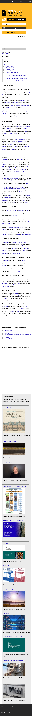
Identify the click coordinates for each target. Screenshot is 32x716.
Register (22, 5)
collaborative (9, 128)
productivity (15, 116)
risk (21, 304)
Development (19, 242)
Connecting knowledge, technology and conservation (15, 486)
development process (18, 227)
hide (4, 64)
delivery (4, 164)
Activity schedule (8, 330)
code (14, 202)
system (28, 179)
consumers (13, 188)
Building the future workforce (9, 441)
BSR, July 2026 (6, 543)
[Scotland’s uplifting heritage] (14, 582)
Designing (17, 327)
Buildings (23, 327)
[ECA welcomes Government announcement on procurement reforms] (14, 697)
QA (18, 190)
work (14, 141)
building (9, 135)
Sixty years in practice (8, 407)
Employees (4, 283)
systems (11, 195)
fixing (17, 295)
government (5, 159)
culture (22, 142)
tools (16, 146)
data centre (19, 159)
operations (15, 102)
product (18, 188)
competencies (5, 234)
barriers (12, 231)
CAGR (22, 96)
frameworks (5, 111)
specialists (6, 184)
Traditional (5, 238)
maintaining (4, 310)
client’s (6, 197)
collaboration (28, 142)
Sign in (27, 5)
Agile (3, 110)
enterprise (22, 100)
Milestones (6, 339)
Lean (27, 111)
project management (12, 111)
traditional (6, 242)
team (26, 161)
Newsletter (16, 5)
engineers (12, 262)
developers (13, 161)
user (3, 286)
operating (10, 173)
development (8, 102)
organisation (26, 146)
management (23, 110)
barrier (3, 161)
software (22, 91)
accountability (11, 144)
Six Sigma (4, 113)
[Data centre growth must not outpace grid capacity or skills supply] (14, 629)
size (3, 94)
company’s (25, 128)
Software (14, 242)
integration (15, 284)
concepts (4, 146)
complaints (7, 286)
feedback (25, 115)
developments (28, 234)
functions (4, 265)
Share (5, 347)
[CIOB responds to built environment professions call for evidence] (14, 651)
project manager (18, 157)
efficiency (4, 104)
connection (15, 293)
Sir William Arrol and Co (8, 565)
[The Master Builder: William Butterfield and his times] (14, 432)
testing (26, 166)
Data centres (6, 613)
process (8, 162)
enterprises (8, 107)
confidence (14, 92)
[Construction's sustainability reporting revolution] (14, 675)
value (10, 197)
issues (27, 221)
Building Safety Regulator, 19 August (11, 462)
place (29, 213)
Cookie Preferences (5, 710)
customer (20, 115)
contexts (8, 210)
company (15, 212)
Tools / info (19, 28)
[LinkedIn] (23, 36)
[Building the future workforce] (14, 455)
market (28, 92)
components (27, 195)
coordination (8, 284)
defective (15, 271)
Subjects (8, 28)
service (18, 110)
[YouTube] (24, 36)
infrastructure (14, 215)
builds (16, 133)
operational (28, 263)
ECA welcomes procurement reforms (11, 682)
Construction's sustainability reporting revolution (14, 660)
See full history (5, 53)
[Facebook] (19, 36)
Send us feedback (25, 347)
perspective (5, 200)
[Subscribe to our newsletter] (14, 21)
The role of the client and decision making (12, 636)
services (22, 193)
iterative (6, 136)
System (13, 180)
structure (4, 269)
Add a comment (13, 347)
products (10, 148)
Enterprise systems (8, 178)
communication (6, 268)
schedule (28, 300)
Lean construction (8, 338)
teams (9, 115)
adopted (26, 248)
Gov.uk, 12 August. (7, 589)
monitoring (17, 180)
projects (22, 300)
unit (26, 306)
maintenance (19, 262)
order (4, 245)
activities (26, 130)
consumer (23, 278)
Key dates (6, 337)
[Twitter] (21, 36)
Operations (6, 341)
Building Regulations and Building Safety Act (13, 520)
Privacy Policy (15, 710)
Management (6, 257)
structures (27, 257)
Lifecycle (25, 242)
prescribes (22, 187)
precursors (18, 175)
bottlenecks (13, 257)
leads (16, 279)
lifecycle (28, 105)
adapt (18, 234)
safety (15, 104)
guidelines (20, 111)
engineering (22, 139)
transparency (11, 275)
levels (21, 310)
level (14, 198)
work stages (15, 278)
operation (27, 183)
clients (29, 91)
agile (12, 105)
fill (21, 190)
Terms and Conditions (6, 712)
